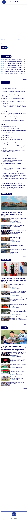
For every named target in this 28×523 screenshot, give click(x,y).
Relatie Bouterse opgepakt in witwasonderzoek (14, 185)
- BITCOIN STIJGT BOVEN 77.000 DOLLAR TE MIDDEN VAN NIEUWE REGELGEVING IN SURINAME (12, 77)
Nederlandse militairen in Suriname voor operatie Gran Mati (18, 305)
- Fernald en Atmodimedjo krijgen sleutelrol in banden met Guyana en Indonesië (12, 71)
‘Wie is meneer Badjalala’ (8, 137)
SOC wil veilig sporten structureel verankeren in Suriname (18, 365)
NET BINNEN (12, 6)
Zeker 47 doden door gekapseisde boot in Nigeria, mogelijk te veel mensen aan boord (18, 220)
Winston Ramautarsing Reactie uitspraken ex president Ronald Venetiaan (13, 188)
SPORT (4, 328)
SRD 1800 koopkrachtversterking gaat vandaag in (14, 145)
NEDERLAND (5, 260)
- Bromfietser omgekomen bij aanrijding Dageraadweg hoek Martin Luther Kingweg (12, 65)
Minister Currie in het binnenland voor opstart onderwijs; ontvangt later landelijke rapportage (13, 172)
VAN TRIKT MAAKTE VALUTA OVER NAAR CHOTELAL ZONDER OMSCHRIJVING (12, 140)
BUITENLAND (6, 194)
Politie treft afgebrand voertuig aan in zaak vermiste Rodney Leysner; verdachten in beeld (13, 119)
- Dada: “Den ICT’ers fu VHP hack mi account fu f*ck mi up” (12, 69)
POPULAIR (19, 6)
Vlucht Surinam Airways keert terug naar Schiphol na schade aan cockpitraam (18, 299)
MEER (24, 6)
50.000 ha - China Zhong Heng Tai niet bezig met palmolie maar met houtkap (14, 151)
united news (18, 228)
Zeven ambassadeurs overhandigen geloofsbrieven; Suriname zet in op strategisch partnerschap (14, 114)
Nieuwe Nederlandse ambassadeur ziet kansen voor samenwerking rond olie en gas (13, 280)
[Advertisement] (14, 450)
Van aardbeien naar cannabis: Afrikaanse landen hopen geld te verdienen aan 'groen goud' (14, 183)
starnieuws (18, 241)
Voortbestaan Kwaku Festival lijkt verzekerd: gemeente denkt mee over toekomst (18, 293)
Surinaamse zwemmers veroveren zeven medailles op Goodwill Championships (18, 372)
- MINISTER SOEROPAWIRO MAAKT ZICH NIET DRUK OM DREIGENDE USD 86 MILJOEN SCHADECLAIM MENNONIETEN (12, 73)
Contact (11, 520)
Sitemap (22, 520)
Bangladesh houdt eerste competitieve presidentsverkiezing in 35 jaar (18, 239)
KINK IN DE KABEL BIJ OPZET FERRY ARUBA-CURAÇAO (17, 226)
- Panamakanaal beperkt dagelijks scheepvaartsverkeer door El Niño (12, 63)
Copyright (2, 520)
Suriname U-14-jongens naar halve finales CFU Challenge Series (18, 377)
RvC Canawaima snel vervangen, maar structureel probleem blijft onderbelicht (14, 176)
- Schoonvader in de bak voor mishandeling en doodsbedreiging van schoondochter (12, 67)
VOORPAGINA (4, 6)
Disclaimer (7, 520)
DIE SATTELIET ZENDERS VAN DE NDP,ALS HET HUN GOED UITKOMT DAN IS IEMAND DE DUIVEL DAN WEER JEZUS (14, 107)
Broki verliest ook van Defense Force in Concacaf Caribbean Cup (18, 360)
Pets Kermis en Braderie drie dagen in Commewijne (15, 117)
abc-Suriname (18, 314)
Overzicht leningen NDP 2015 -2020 (11, 129)
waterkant (18, 288)
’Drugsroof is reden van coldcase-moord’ (12, 143)
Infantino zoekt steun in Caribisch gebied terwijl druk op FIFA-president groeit (18, 232)
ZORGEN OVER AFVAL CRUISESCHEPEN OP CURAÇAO (17, 245)
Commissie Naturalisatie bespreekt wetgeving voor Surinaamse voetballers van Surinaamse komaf (18, 318)
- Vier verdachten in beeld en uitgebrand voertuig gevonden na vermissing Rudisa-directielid (12, 61)
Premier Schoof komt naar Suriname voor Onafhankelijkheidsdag (12, 161)
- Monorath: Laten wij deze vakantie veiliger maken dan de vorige (12, 75)
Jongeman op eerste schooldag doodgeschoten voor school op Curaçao (14, 99)
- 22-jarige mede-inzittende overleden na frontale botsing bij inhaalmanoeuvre (12, 60)
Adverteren (16, 520)
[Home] (4, 2)
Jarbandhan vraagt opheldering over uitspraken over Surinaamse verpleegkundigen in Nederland (18, 312)
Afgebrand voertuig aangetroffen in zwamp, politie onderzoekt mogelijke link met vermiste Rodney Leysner (14, 92)
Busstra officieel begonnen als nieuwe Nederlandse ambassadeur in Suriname (18, 286)
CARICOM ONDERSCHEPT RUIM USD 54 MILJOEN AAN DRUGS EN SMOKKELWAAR (18, 251)
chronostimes (18, 321)
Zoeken (4, 47)
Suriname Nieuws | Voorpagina (10, 88)
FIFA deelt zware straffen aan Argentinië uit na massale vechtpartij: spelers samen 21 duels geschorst (14, 348)
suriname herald (19, 222)
